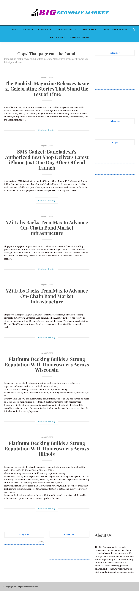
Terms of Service (66, 29)
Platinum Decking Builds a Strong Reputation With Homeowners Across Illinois (47, 448)
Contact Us (44, 29)
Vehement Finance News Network (111, 128)
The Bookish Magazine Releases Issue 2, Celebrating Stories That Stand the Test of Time (46, 88)
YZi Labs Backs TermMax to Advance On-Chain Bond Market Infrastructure (47, 227)
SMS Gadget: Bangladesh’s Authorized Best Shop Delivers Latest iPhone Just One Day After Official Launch (47, 159)
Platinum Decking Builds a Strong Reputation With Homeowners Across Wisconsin (47, 364)
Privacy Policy (90, 29)
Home (14, 29)
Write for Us (57, 38)
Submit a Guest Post (115, 29)
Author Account (79, 38)
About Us (28, 29)
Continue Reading (46, 130)
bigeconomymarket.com (28, 587)
